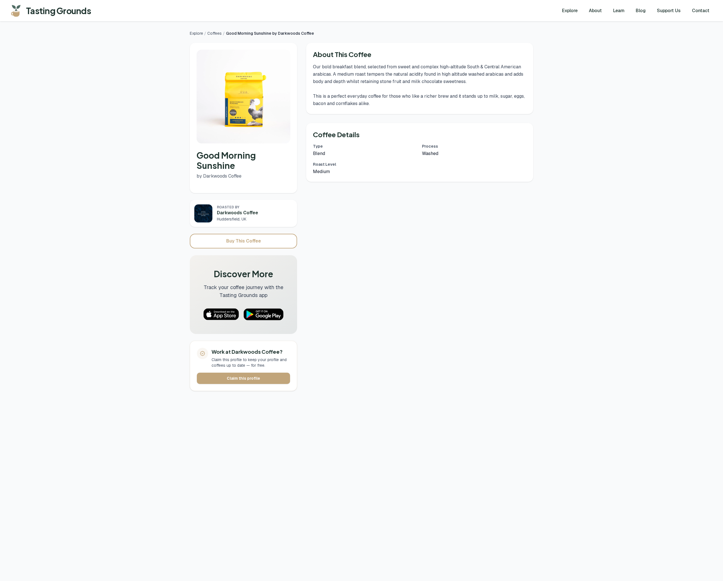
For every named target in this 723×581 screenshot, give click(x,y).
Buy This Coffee (243, 241)
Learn (618, 11)
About (595, 11)
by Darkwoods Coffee (219, 176)
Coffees (214, 33)
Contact (700, 11)
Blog (641, 11)
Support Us (669, 11)
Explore (570, 11)
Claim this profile (243, 378)
